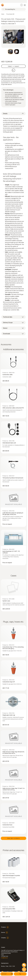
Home (2, 14)
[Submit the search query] (3, 9)
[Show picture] (10, 51)
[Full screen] (22, 44)
